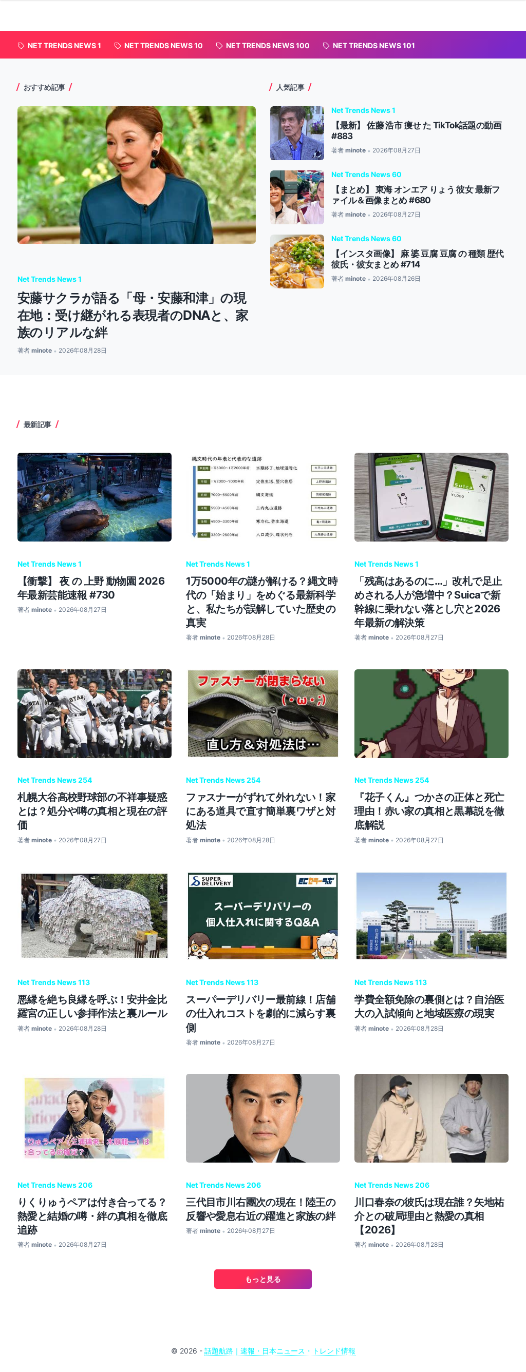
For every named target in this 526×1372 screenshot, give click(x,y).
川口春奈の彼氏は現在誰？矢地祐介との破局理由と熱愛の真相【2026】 (429, 1215)
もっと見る (263, 1278)
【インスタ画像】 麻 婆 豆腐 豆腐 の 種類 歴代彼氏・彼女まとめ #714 (417, 259)
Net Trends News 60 (366, 174)
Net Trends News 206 (54, 1185)
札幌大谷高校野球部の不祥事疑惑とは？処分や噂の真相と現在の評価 (92, 810)
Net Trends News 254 (54, 780)
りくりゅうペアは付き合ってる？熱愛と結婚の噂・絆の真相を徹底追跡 (92, 1215)
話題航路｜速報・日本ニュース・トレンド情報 (279, 1350)
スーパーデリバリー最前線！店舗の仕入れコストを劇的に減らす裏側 (260, 1013)
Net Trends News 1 (49, 279)
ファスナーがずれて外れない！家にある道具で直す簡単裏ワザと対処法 (260, 810)
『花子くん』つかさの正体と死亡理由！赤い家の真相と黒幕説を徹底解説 (429, 810)
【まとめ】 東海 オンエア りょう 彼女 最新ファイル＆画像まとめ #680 (415, 195)
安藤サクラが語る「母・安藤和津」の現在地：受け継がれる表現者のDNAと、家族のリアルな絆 (133, 315)
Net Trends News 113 (53, 982)
